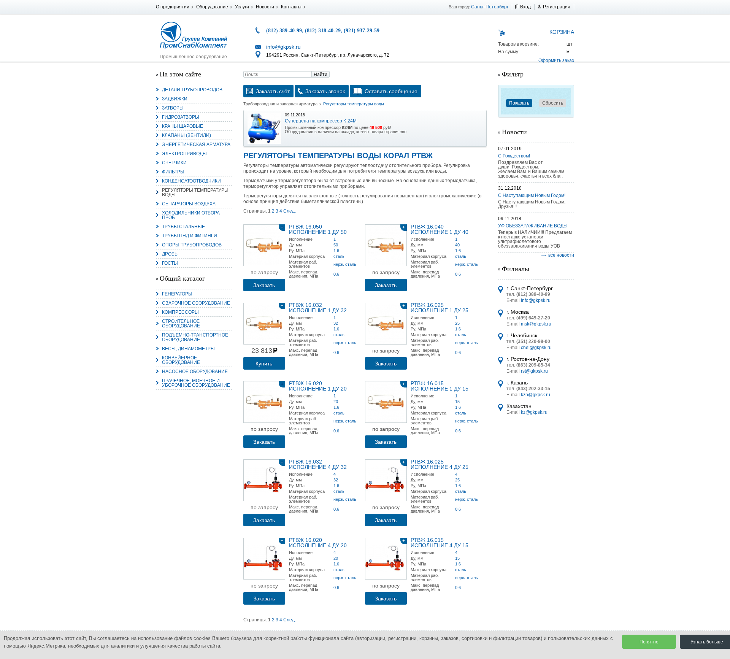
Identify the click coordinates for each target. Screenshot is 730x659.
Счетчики (174, 162)
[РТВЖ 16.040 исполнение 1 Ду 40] (386, 245)
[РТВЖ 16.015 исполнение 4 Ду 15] (386, 559)
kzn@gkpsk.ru (535, 394)
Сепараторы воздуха (189, 203)
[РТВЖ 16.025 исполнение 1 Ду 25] (386, 324)
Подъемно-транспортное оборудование (195, 337)
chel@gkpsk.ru (536, 347)
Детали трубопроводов (192, 89)
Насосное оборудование (195, 371)
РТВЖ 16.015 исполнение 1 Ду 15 (439, 386)
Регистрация (556, 7)
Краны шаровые (182, 126)
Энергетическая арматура (196, 144)
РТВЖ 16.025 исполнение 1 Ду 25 (439, 307)
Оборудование (212, 7)
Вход (525, 7)
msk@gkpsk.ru (536, 324)
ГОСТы (170, 263)
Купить (264, 363)
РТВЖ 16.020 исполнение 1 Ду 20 (318, 386)
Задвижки (174, 99)
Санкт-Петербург (489, 7)
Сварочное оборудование (196, 303)
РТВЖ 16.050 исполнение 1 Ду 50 (318, 229)
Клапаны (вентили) (186, 135)
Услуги (242, 7)
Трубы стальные (183, 226)
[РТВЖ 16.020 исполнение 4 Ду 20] (264, 559)
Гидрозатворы (180, 117)
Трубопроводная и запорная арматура (280, 104)
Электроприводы (184, 153)
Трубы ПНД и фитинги (189, 235)
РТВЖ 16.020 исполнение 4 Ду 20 (318, 542)
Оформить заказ (556, 60)
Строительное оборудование (181, 324)
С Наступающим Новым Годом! (531, 195)
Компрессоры (180, 312)
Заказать (264, 285)
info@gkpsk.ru (283, 47)
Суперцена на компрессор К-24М (321, 121)
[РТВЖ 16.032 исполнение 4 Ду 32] (264, 480)
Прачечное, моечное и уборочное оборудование (196, 383)
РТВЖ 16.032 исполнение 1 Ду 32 (318, 307)
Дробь (170, 254)
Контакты (291, 7)
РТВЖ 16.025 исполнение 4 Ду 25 (439, 464)
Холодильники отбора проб (191, 215)
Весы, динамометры (188, 348)
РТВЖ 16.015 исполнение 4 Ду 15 (439, 542)
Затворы (173, 108)
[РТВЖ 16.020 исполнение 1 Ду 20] (264, 402)
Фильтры (173, 172)
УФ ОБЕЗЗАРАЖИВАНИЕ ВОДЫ (533, 226)
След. (289, 211)
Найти (320, 74)
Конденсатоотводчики (191, 181)
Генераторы (177, 294)
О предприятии (172, 7)
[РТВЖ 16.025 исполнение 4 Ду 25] (386, 480)
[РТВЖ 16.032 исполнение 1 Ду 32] (264, 324)
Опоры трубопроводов (192, 245)
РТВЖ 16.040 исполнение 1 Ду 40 (439, 229)
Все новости (561, 255)
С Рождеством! (514, 156)
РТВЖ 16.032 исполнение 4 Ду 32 (318, 464)
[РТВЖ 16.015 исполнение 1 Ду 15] (386, 402)
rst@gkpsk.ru (534, 371)
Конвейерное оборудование (181, 360)
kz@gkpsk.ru (534, 412)
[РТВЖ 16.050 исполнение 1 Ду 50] (264, 245)
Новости (265, 7)
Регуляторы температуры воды (195, 192)
